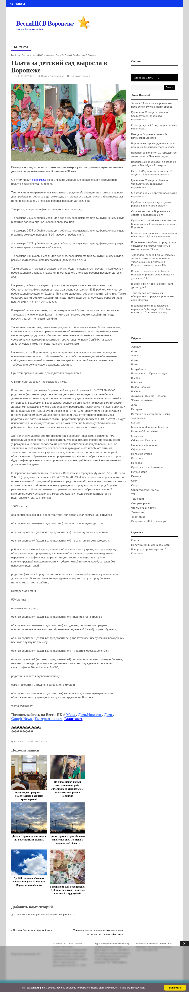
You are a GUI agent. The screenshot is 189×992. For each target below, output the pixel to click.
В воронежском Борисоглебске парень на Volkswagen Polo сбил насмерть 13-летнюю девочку (151, 309)
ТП (133, 494)
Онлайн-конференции (144, 445)
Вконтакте (73, 719)
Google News (22, 719)
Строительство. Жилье (145, 490)
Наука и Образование (42, 55)
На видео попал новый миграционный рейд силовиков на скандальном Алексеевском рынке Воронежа (67, 789)
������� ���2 (26, 727)
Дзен (108, 715)
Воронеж (19, 741)
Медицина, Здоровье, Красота (149, 427)
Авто (134, 351)
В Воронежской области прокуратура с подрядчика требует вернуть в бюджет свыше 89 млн (153, 246)
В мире (135, 378)
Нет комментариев (80, 76)
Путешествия (139, 472)
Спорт (135, 485)
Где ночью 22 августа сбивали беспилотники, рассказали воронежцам (149, 116)
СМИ (134, 481)
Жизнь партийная (142, 400)
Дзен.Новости (90, 715)
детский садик (32, 741)
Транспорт (137, 498)
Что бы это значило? (143, 507)
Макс (71, 715)
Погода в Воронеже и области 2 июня (32, 930)
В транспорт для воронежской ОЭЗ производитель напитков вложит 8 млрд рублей (67, 890)
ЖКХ (134, 405)
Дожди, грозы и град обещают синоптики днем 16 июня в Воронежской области (67, 840)
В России (136, 382)
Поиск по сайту (143, 77)
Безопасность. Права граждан (149, 373)
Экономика (138, 512)
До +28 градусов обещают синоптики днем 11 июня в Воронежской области (29, 881)
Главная (25, 55)
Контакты (17, 4)
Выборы (136, 391)
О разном (137, 436)
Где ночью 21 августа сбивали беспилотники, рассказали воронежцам (149, 184)
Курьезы (136, 422)
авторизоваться (67, 914)
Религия (136, 476)
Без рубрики (138, 369)
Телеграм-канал (49, 719)
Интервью (137, 409)
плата (44, 741)
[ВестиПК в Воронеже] (55, 37)
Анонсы (135, 355)
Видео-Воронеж (140, 387)
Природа (136, 463)
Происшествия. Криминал (147, 467)
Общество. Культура (143, 440)
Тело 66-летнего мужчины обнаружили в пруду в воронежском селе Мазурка (153, 296)
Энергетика (138, 516)
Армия (135, 360)
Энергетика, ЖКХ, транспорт (148, 521)
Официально (139, 449)
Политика (137, 458)
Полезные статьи (141, 454)
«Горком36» (38, 179)
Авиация (136, 346)
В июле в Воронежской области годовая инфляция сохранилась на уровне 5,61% (152, 274)
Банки (134, 364)
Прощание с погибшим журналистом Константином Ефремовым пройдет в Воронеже (154, 224)
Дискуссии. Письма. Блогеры (148, 396)
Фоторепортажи (140, 503)
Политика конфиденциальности (150, 545)
